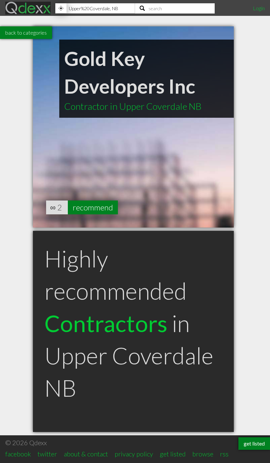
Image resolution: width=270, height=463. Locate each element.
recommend (93, 207)
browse (202, 454)
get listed (173, 454)
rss (224, 454)
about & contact (86, 454)
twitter (47, 454)
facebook (18, 454)
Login (259, 8)
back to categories (26, 32)
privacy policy (134, 454)
